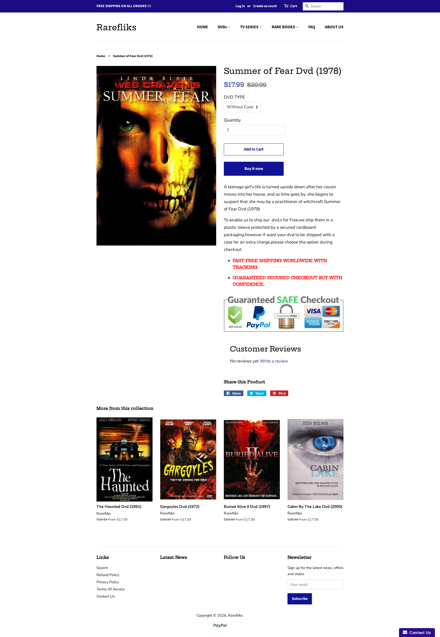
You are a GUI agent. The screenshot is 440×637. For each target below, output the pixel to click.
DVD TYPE (234, 97)
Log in (240, 6)
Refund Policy (108, 574)
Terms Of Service (111, 589)
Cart (293, 6)
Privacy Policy (108, 582)
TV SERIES (249, 27)
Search (102, 567)
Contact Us (106, 596)
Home (101, 56)
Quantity (232, 120)
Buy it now (253, 168)
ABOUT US (334, 27)
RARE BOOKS (284, 27)
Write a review (274, 361)
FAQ (311, 27)
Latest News (173, 557)
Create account (265, 6)
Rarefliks (116, 27)
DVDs (223, 27)
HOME (202, 27)
